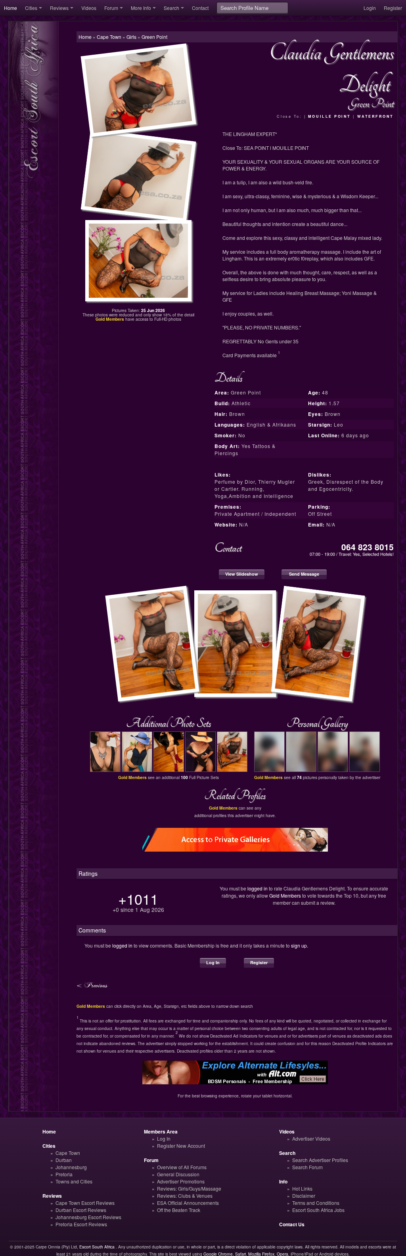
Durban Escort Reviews (81, 1209)
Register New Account (181, 1145)
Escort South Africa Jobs (318, 1209)
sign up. (299, 945)
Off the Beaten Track (178, 1209)
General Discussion (178, 1174)
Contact (200, 7)
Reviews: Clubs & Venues (185, 1195)
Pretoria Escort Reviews (81, 1224)
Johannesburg (71, 1167)
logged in (257, 888)
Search (171, 7)
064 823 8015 (367, 547)
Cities (31, 7)
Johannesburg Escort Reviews (88, 1217)
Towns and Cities (74, 1181)
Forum (111, 7)
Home (10, 7)
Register (393, 7)
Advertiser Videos (311, 1138)
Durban (64, 1159)
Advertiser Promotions (181, 1181)
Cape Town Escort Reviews (85, 1202)
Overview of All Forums (182, 1167)
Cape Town (68, 1152)
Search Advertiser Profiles (320, 1159)
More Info (141, 7)
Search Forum (307, 1167)
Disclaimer (303, 1195)
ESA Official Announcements (188, 1202)
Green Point (154, 36)
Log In (213, 962)
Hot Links (302, 1188)
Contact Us (291, 1224)
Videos (88, 7)
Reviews (59, 7)
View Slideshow (241, 574)
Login (370, 7)
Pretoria (64, 1174)
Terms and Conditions (315, 1202)
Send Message (304, 574)
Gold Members (285, 895)
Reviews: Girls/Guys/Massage (189, 1188)
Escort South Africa (97, 1247)
